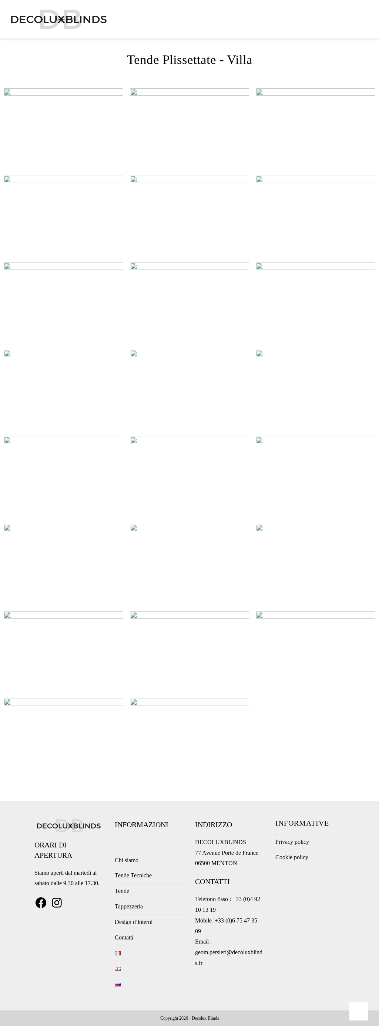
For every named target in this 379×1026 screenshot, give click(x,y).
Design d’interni (133, 922)
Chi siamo (126, 860)
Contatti (124, 937)
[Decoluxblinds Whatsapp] (359, 1011)
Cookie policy (291, 857)
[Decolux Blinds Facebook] (40, 907)
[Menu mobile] (369, 19)
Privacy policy (292, 842)
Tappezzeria (129, 906)
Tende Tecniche (133, 875)
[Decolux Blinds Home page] (117, 845)
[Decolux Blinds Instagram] (56, 907)
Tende (122, 891)
